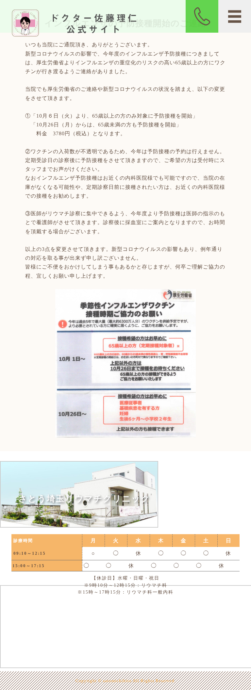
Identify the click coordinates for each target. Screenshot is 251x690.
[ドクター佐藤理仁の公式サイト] (78, 35)
